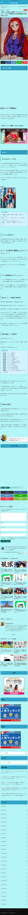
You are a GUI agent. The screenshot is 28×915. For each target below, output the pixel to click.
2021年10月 (4, 888)
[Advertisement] (14, 89)
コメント (3, 511)
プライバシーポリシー (16, 910)
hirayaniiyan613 (9, 623)
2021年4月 (3, 904)
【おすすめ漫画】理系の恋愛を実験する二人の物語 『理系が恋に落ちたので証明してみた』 (13, 788)
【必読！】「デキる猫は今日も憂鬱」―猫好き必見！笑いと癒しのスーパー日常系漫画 (13, 783)
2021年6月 (3, 896)
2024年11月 (4, 814)
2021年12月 (4, 880)
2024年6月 (3, 829)
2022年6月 (3, 872)
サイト (2, 532)
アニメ (3, 487)
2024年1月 (3, 849)
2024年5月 (3, 833)
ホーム (2, 910)
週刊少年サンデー (19, 487)
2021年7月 (3, 892)
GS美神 (12, 487)
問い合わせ (9, 910)
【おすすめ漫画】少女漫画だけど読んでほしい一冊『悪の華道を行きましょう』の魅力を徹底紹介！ (13, 795)
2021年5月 (3, 900)
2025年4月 (3, 806)
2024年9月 (3, 822)
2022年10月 (4, 861)
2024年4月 (3, 837)
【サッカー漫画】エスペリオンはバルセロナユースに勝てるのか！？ (13, 772)
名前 (2, 522)
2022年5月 (3, 876)
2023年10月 (4, 857)
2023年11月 (4, 853)
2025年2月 (3, 810)
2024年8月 (3, 826)
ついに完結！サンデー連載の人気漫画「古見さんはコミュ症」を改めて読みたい (13, 777)
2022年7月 (3, 869)
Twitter (14, 634)
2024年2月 (3, 845)
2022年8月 (3, 865)
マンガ (8, 487)
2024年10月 (4, 818)
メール (3, 527)
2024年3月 (3, 841)
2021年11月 (4, 884)
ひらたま (14, 3)
